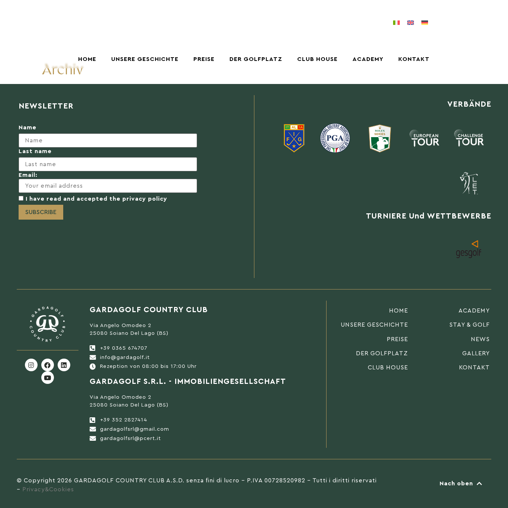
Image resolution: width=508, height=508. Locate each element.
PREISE (204, 59)
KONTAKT (414, 59)
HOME (87, 59)
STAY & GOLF (469, 325)
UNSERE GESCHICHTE (145, 59)
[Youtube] (47, 377)
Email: (28, 175)
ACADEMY (368, 59)
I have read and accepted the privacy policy (96, 199)
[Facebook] (47, 365)
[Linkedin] (64, 365)
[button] (460, 23)
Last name (35, 151)
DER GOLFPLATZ (255, 59)
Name (27, 127)
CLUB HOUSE (317, 59)
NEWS (480, 339)
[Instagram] (31, 365)
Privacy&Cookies (48, 489)
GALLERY (476, 353)
